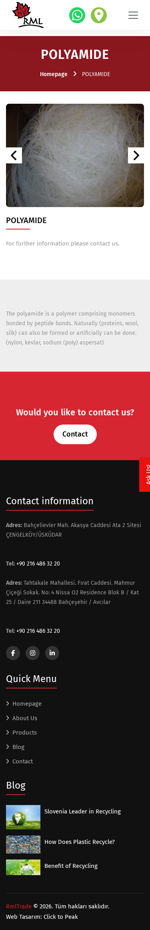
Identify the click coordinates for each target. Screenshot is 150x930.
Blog (18, 747)
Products (24, 732)
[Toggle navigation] (133, 15)
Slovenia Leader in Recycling (82, 811)
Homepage (54, 74)
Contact (75, 434)
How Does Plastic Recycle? (79, 841)
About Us (24, 718)
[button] (14, 155)
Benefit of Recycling (71, 866)
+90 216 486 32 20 (38, 563)
